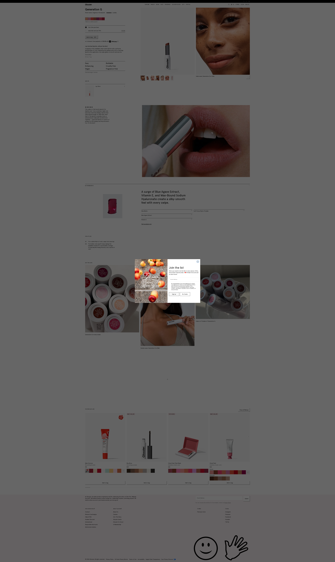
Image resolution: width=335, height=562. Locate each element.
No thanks (185, 294)
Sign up (174, 294)
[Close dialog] (198, 262)
